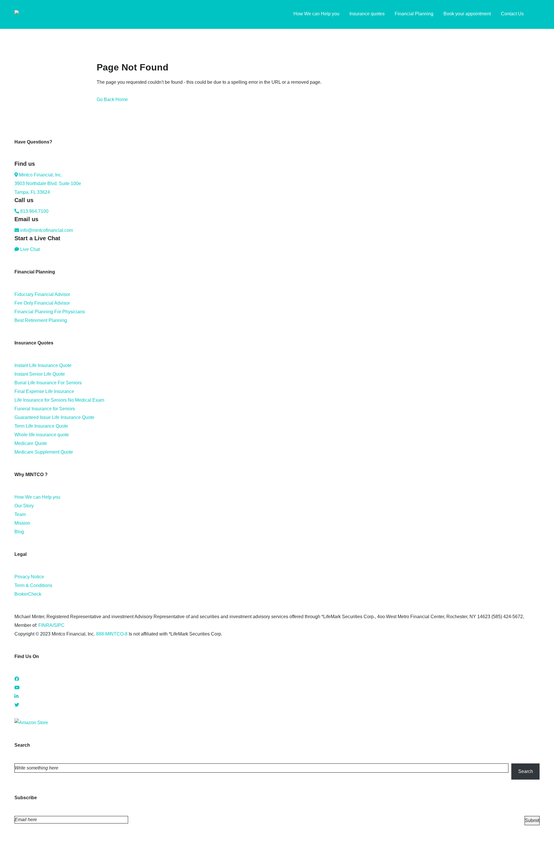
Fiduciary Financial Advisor (42, 294)
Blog (19, 531)
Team (20, 514)
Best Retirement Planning (40, 320)
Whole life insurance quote (41, 434)
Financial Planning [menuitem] (414, 13)
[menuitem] (537, 14)
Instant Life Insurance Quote (43, 365)
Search (525, 771)
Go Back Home (112, 99)
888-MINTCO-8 (112, 633)
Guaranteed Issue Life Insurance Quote (54, 417)
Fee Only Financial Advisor (42, 303)
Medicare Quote (30, 443)
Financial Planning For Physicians (49, 311)
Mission (22, 523)
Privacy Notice (29, 576)
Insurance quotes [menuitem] (367, 13)
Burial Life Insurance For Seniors (48, 382)
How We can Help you (37, 497)
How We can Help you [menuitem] (316, 13)
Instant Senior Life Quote (39, 374)
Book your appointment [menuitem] (467, 13)
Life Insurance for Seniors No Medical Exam (59, 400)
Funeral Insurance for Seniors (44, 408)
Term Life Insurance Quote (41, 426)
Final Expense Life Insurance (44, 391)
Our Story (24, 505)
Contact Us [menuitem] (512, 13)
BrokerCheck (27, 594)
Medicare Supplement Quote (43, 452)
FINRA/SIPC (51, 625)
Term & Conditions (33, 585)
